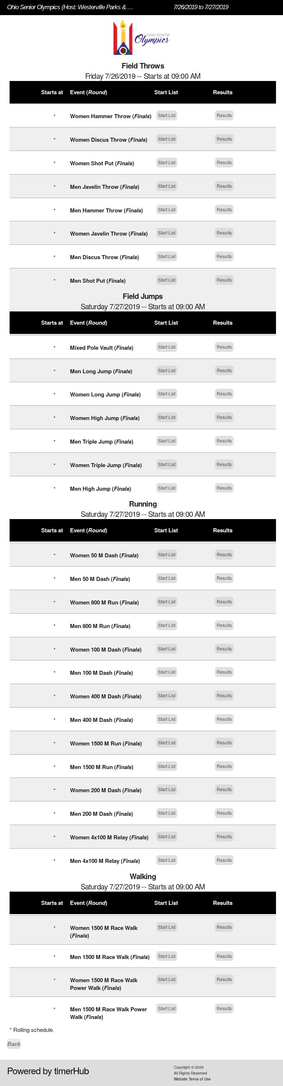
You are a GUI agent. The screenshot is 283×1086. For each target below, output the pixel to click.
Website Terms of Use (192, 1079)
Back (13, 1044)
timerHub (71, 1070)
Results (224, 115)
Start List (166, 115)
